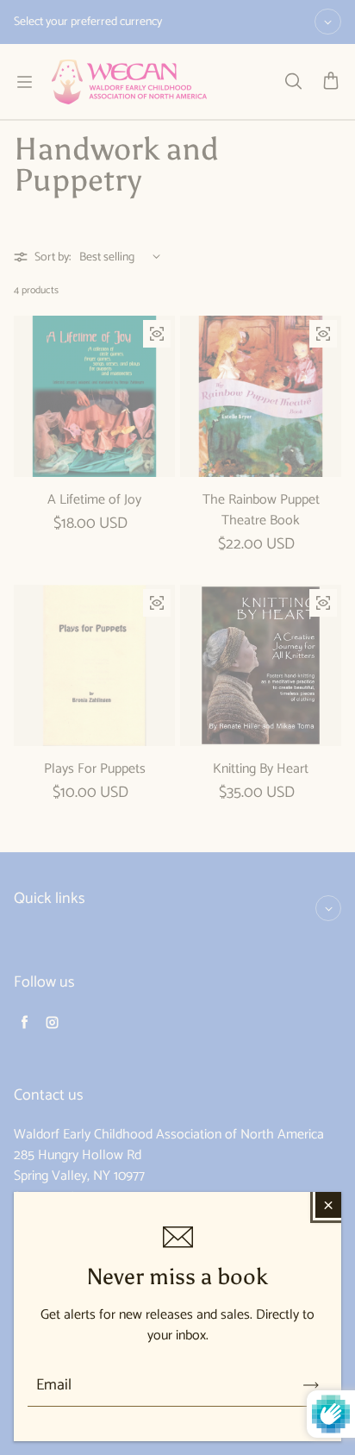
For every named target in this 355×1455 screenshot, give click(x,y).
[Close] (328, 1205)
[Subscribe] (311, 1385)
